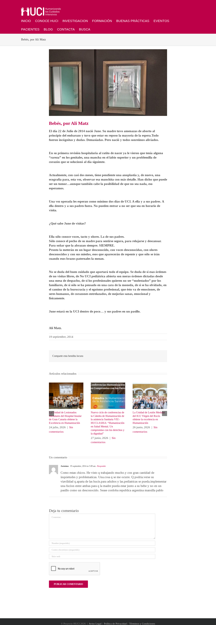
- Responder (101, 466)
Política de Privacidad (115, 623)
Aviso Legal (95, 623)
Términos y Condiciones (142, 623)
